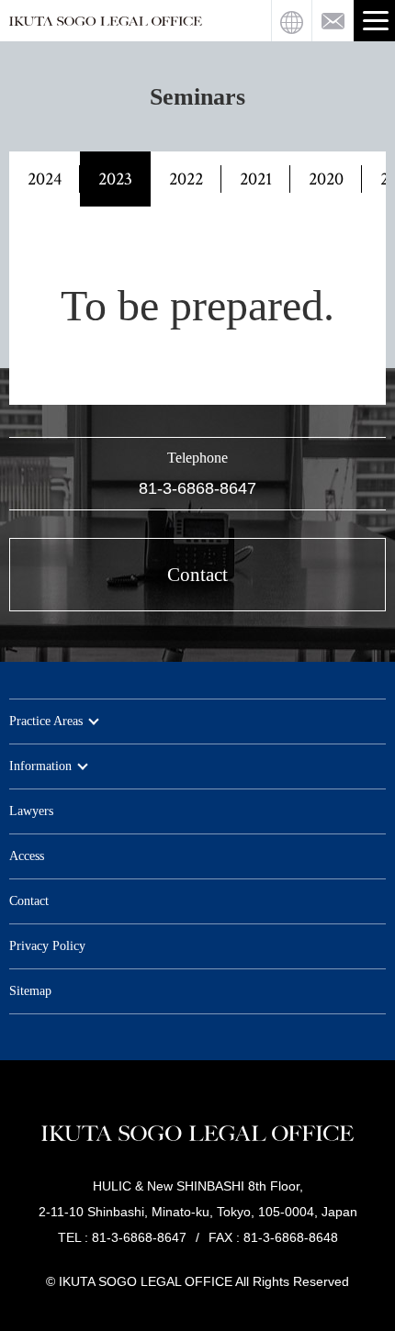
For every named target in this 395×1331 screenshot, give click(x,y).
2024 (45, 179)
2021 (256, 179)
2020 (326, 179)
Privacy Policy (47, 946)
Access (26, 856)
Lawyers (31, 811)
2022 (186, 179)
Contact (29, 901)
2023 (115, 179)
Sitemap (30, 991)
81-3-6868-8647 (197, 488)
